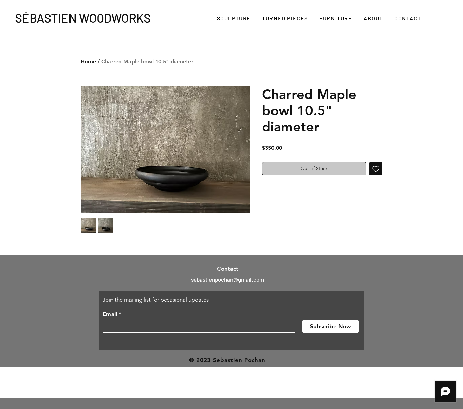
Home (88, 61)
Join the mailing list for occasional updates (156, 299)
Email (110, 314)
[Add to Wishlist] (375, 168)
